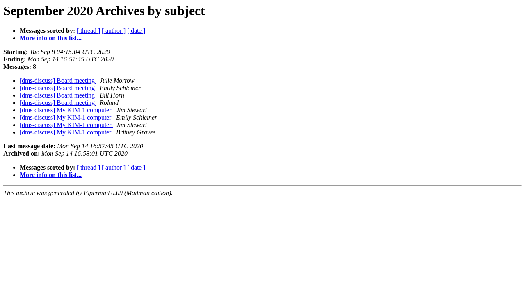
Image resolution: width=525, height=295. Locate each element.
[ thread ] (88, 30)
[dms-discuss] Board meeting (58, 80)
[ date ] (136, 30)
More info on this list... (51, 37)
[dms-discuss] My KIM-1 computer (66, 110)
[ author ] (114, 30)
